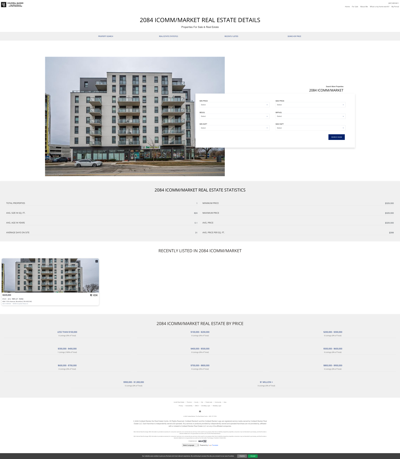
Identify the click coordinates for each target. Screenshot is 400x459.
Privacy (181, 405)
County (196, 402)
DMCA (197, 405)
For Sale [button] (355, 6)
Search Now (336, 137)
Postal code (209, 402)
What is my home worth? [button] (379, 6)
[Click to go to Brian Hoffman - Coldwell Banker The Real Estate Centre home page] (12, 3)
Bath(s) (279, 112)
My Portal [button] (395, 6)
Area (225, 402)
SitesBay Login (217, 405)
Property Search (105, 36)
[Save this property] (96, 261)
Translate (215, 445)
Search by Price (294, 36)
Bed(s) (202, 112)
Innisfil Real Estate (179, 402)
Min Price (204, 101)
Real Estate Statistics (168, 36)
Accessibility (188, 405)
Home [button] (347, 6)
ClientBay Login (205, 405)
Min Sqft (203, 124)
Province (189, 402)
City (202, 402)
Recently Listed (231, 36)
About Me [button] (364, 6)
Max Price (280, 101)
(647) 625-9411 (393, 3)
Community (218, 402)
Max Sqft (280, 124)
